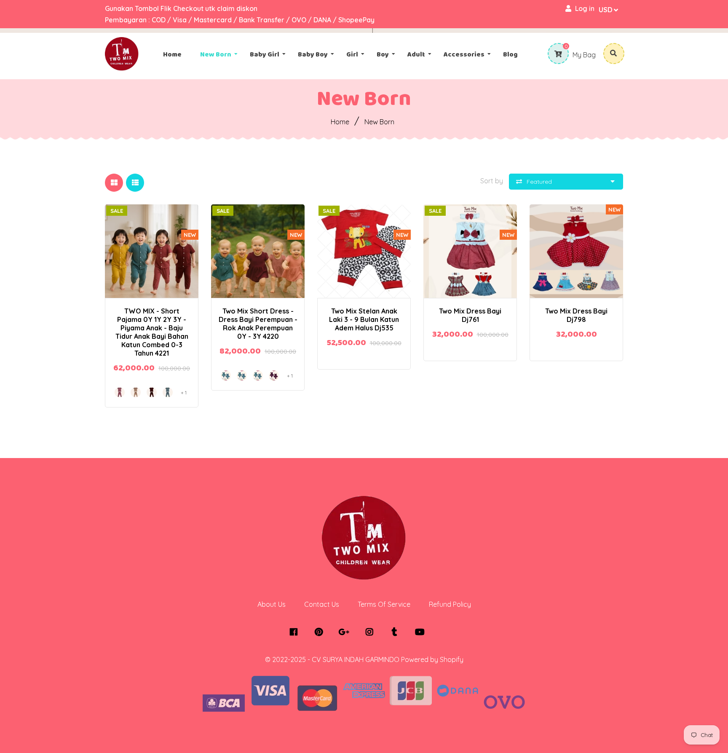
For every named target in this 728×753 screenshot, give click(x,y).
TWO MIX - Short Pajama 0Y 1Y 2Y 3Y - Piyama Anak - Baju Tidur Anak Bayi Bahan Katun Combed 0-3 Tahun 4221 (151, 332)
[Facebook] (295, 632)
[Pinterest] (320, 632)
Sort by (491, 181)
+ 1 (181, 243)
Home (340, 122)
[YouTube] (422, 632)
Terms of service (384, 604)
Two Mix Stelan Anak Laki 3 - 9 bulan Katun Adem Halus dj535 (364, 319)
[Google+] (346, 632)
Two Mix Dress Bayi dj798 (576, 315)
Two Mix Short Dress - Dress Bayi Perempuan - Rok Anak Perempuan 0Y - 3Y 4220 (258, 323)
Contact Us (321, 604)
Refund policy (450, 604)
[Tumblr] (396, 632)
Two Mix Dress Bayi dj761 (470, 315)
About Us (271, 604)
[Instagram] (371, 632)
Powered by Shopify (432, 659)
